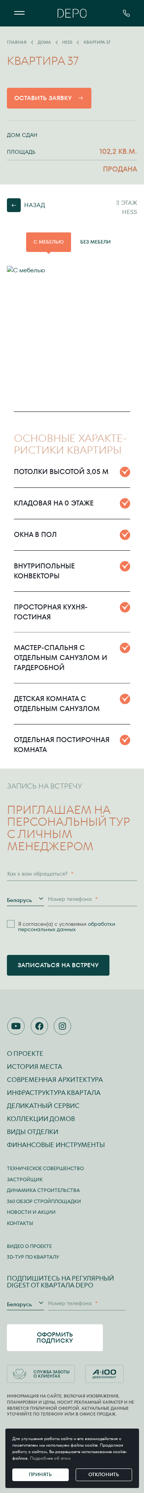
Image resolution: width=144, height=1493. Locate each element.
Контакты (20, 1223)
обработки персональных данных (66, 926)
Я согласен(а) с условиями (66, 926)
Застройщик (25, 1179)
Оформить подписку (54, 1337)
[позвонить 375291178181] (126, 13)
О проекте (25, 1053)
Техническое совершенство (45, 1168)
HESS (67, 42)
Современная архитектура (55, 1079)
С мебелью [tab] (48, 242)
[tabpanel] (72, 335)
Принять (40, 1474)
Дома (44, 42)
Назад (34, 205)
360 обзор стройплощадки (44, 1201)
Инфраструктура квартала (54, 1092)
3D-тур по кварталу (33, 1257)
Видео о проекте (29, 1246)
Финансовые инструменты (56, 1145)
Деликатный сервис (43, 1105)
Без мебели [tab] (95, 242)
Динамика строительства (43, 1190)
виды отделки (32, 1132)
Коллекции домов (41, 1118)
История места (34, 1066)
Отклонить (103, 1474)
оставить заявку (43, 98)
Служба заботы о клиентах (51, 1374)
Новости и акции (31, 1212)
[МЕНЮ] (19, 13)
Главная (16, 42)
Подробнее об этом (50, 1458)
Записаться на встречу (58, 965)
